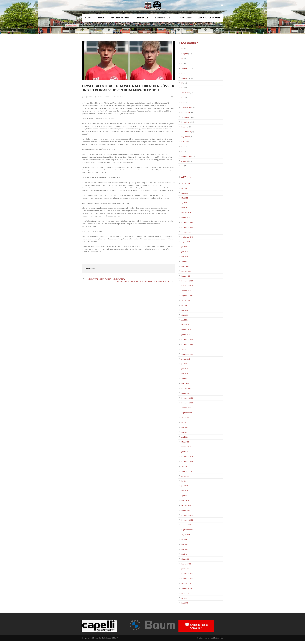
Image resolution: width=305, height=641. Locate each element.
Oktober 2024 (186, 291)
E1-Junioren (185, 137)
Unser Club (142, 17)
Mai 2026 (184, 198)
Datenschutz (218, 638)
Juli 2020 (184, 539)
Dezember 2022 (187, 398)
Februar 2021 (186, 505)
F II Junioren (185, 112)
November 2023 (187, 344)
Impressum (209, 638)
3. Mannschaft (186, 156)
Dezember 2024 (187, 281)
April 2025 (184, 261)
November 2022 (187, 403)
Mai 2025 (184, 256)
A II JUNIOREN (186, 132)
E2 (182, 63)
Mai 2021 (184, 491)
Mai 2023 (184, 374)
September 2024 (187, 295)
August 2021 (185, 476)
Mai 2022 (184, 432)
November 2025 (187, 227)
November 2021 (187, 461)
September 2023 (187, 354)
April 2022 (184, 437)
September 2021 (187, 471)
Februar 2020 (186, 564)
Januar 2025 (185, 276)
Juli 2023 (184, 364)
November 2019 (187, 578)
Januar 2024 (185, 334)
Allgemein (117, 97)
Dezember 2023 (187, 339)
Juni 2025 (184, 252)
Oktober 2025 (186, 232)
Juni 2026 (184, 193)
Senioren (184, 78)
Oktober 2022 (186, 408)
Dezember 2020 (187, 515)
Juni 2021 (184, 486)
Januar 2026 (185, 217)
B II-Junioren (185, 122)
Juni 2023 (184, 369)
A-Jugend (184, 161)
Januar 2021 (185, 510)
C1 (122, 97)
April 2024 (184, 320)
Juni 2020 (184, 544)
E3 (182, 73)
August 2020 (185, 535)
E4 (182, 58)
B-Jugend (184, 54)
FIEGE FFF (184, 141)
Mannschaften (120, 17)
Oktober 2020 (186, 525)
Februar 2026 (186, 212)
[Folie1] (128, 60)
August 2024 (185, 300)
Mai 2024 (184, 315)
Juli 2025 (184, 247)
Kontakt (200, 638)
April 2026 (184, 203)
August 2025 (185, 242)
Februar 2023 (186, 388)
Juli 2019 (184, 598)
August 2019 (185, 593)
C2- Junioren (185, 117)
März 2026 (185, 208)
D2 (182, 146)
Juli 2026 (184, 188)
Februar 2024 (186, 330)
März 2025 (185, 266)
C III (182, 102)
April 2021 (184, 495)
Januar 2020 (185, 569)
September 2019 (187, 588)
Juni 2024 (184, 310)
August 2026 (185, 183)
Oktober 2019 (186, 583)
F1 (182, 83)
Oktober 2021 (186, 466)
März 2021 (185, 500)
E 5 (182, 151)
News (101, 17)
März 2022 (185, 442)
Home (88, 17)
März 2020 (185, 559)
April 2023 (184, 378)
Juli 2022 (184, 422)
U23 (182, 98)
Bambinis (184, 127)
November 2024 (187, 286)
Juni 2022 (184, 427)
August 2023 (185, 359)
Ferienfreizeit (163, 17)
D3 (182, 49)
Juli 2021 (184, 481)
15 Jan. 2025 (88, 97)
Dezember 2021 (187, 456)
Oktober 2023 (186, 349)
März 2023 (185, 383)
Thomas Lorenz (103, 97)
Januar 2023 (185, 393)
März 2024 (185, 325)
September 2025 (187, 237)
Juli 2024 (184, 305)
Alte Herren (185, 93)
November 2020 (187, 520)
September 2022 (187, 413)
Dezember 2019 (187, 574)
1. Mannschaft (186, 107)
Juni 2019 (184, 603)
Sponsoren (185, 17)
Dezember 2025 (187, 222)
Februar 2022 (186, 447)
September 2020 (187, 530)
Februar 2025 (186, 271)
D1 (182, 88)
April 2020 (184, 554)
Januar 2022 (185, 452)
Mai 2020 (184, 549)
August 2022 (185, 417)
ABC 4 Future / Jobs (208, 17)
